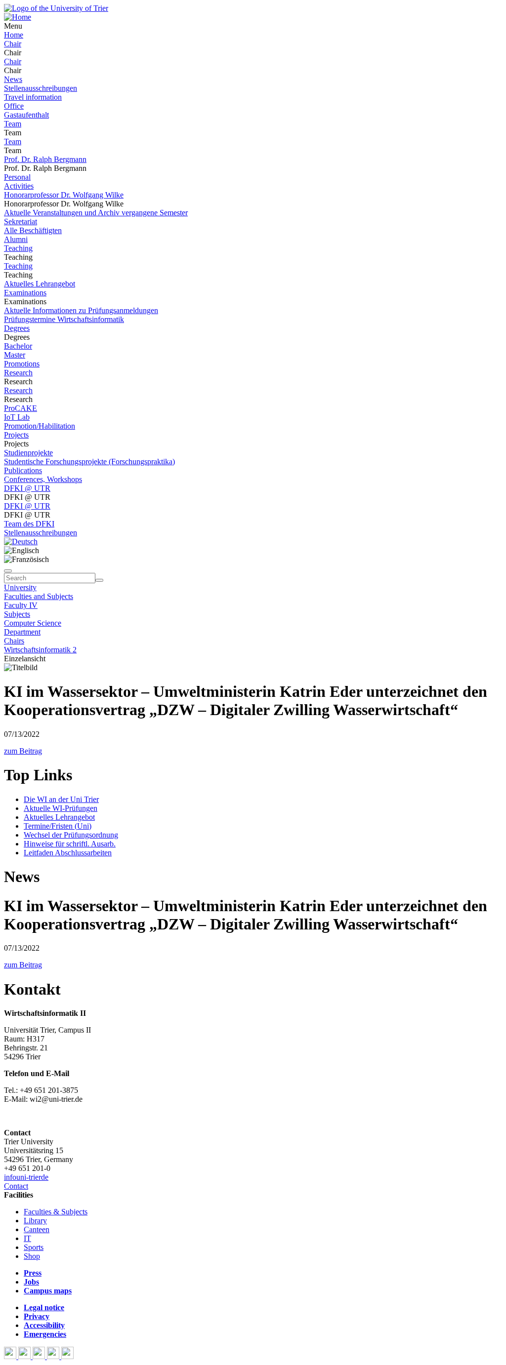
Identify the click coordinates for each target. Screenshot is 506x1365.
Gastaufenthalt (26, 115)
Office (14, 106)
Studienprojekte (28, 452)
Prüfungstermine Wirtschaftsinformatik (64, 319)
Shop (32, 1256)
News (13, 79)
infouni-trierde (26, 1177)
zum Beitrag (23, 751)
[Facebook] (11, 1356)
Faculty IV (21, 605)
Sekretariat (20, 221)
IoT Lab (17, 417)
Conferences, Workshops (43, 479)
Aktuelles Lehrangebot (39, 284)
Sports (33, 1247)
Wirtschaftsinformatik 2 (40, 649)
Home (13, 35)
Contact (16, 1186)
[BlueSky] (25, 1356)
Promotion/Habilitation (39, 426)
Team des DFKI (29, 524)
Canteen (36, 1229)
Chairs (14, 641)
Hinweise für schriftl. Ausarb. (70, 844)
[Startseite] (56, 8)
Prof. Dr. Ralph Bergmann (45, 159)
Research (18, 372)
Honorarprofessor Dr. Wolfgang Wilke (64, 195)
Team (12, 124)
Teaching (18, 248)
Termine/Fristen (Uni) (57, 826)
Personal (17, 177)
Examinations (25, 292)
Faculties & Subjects (55, 1211)
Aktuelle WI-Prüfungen (60, 808)
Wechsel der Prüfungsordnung (71, 835)
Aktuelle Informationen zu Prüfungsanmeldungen (81, 310)
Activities (19, 186)
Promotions (22, 364)
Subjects (17, 614)
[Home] (17, 17)
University (20, 587)
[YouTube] (40, 1356)
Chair (12, 44)
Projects (16, 435)
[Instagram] (54, 1356)
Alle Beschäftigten (33, 230)
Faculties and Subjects (38, 596)
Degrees (17, 328)
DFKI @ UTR (27, 488)
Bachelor (18, 346)
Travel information (33, 97)
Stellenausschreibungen (40, 88)
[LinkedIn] (67, 1356)
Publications (23, 470)
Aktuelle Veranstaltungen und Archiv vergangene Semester (96, 212)
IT (27, 1238)
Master (14, 355)
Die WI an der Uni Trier (61, 799)
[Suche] (8, 570)
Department (22, 632)
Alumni (16, 239)
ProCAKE (20, 408)
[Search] (99, 580)
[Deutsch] (21, 541)
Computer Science (32, 623)
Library (35, 1220)
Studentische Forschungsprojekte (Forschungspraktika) (89, 461)
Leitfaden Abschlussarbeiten (68, 852)
